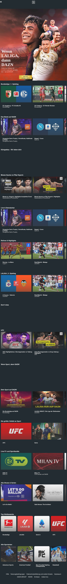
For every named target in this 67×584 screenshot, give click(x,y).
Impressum (57, 574)
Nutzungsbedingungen (18, 574)
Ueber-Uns (44, 577)
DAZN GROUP (21, 577)
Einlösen (37, 577)
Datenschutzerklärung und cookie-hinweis (40, 574)
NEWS (30, 577)
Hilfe (7, 574)
